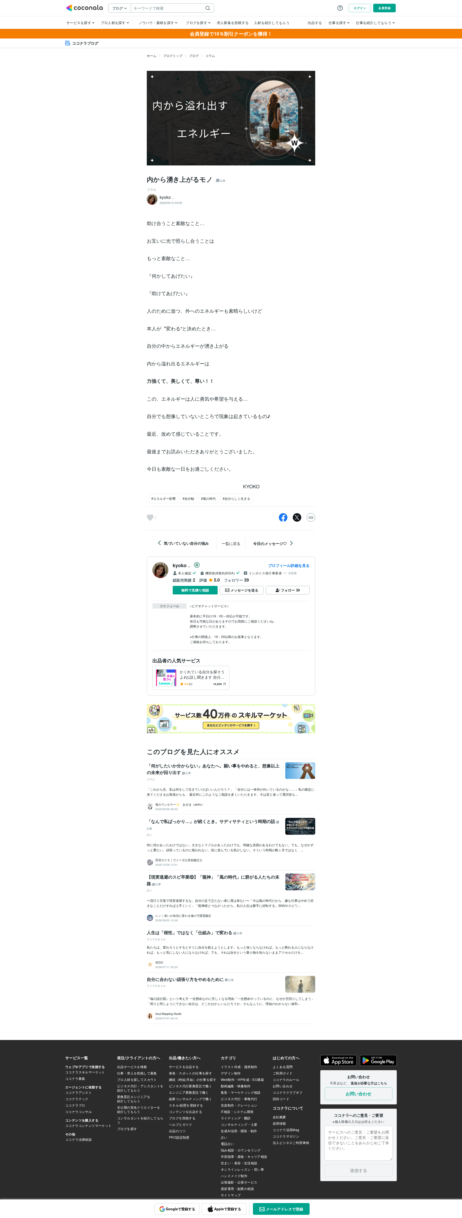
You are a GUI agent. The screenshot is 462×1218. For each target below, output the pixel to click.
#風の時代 (208, 498)
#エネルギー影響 (163, 498)
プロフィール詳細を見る (289, 565)
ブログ (194, 55)
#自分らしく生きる (236, 498)
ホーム (151, 55)
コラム (210, 55)
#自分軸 (188, 498)
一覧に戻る (231, 543)
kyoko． (182, 565)
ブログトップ (172, 55)
